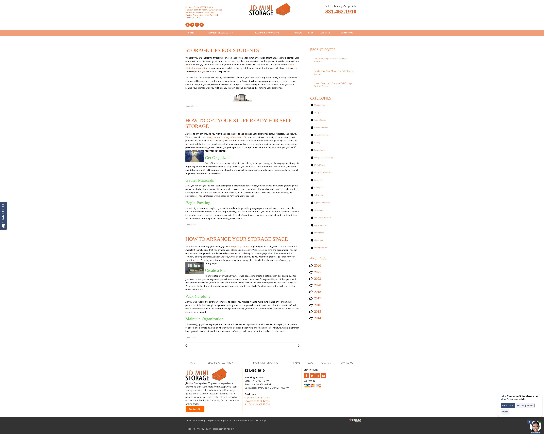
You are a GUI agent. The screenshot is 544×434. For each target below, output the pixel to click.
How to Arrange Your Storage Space (236, 239)
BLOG (311, 32)
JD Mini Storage (320, 165)
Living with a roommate (323, 172)
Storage (317, 112)
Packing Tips (319, 187)
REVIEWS (298, 32)
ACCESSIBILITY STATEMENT (223, 429)
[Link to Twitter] (192, 25)
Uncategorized (319, 105)
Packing (317, 142)
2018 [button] (317, 292)
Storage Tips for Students (222, 50)
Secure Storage (320, 120)
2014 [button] (317, 318)
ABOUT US (325, 32)
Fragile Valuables (320, 225)
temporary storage (240, 246)
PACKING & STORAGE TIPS (267, 32)
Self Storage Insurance (322, 218)
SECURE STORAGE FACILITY (220, 32)
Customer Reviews (321, 127)
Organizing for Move (322, 135)
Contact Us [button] (195, 409)
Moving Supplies (320, 248)
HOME (191, 32)
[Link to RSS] (317, 375)
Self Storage (318, 195)
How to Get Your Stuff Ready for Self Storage (238, 123)
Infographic (318, 180)
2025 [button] (317, 272)
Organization (319, 210)
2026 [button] (317, 265)
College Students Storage (323, 157)
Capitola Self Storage (322, 202)
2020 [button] (317, 285)
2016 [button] (317, 305)
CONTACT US (347, 32)
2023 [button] (317, 278)
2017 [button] (317, 298)
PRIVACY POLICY (204, 429)
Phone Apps (318, 240)
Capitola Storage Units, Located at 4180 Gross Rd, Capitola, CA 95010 (257, 401)
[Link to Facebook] (187, 25)
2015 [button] (317, 311)
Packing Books (319, 150)
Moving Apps (319, 233)
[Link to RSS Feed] (197, 25)
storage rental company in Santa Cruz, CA (226, 137)
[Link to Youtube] (201, 25)
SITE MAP (192, 429)
